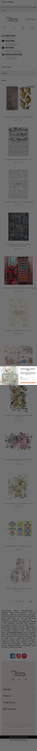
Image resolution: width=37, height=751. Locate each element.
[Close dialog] (36, 367)
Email (21, 377)
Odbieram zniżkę (28, 382)
